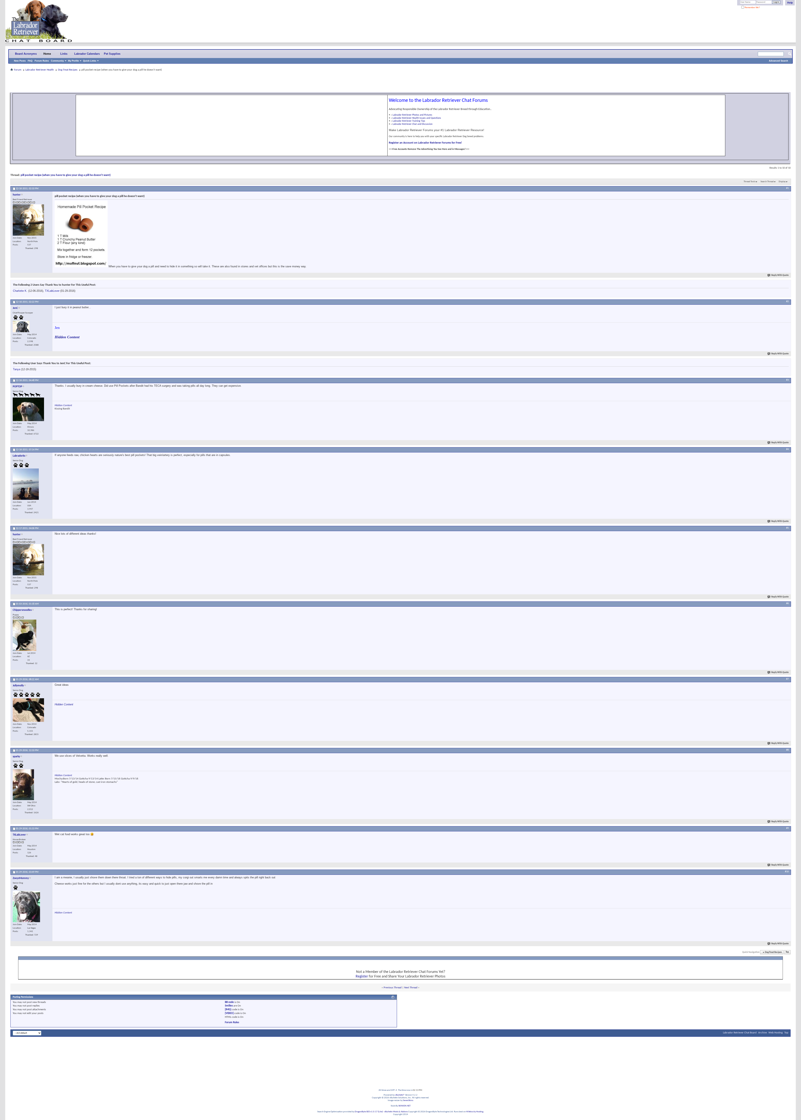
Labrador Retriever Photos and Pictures (412, 115)
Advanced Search (778, 60)
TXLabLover (52, 290)
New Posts (20, 60)
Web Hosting (775, 1032)
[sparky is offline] (23, 784)
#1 (787, 188)
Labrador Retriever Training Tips (409, 121)
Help (790, 2)
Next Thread (410, 987)
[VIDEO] (229, 1013)
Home (47, 53)
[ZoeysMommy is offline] (26, 906)
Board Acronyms (26, 53)
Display (782, 182)
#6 (787, 603)
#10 (787, 871)
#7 (787, 679)
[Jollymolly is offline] (28, 710)
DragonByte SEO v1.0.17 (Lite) (369, 1112)
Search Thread (767, 182)
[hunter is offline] (28, 220)
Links (63, 53)
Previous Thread (393, 987)
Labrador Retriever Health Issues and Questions (417, 118)
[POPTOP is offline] (28, 409)
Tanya (16, 369)
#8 (787, 750)
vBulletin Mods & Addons (396, 1112)
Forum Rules (42, 60)
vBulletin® (400, 1095)
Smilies (229, 1005)
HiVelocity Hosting (474, 1112)
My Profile (73, 60)
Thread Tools (749, 182)
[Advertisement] (400, 81)
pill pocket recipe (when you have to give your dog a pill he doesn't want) (66, 175)
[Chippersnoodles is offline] (24, 635)
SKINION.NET (404, 1106)
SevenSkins (408, 1100)
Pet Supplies (112, 53)
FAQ (30, 60)
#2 (787, 301)
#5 (787, 528)
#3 (787, 380)
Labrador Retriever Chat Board (740, 1032)
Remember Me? (752, 7)
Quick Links (89, 60)
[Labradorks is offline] (26, 484)
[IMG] (228, 1009)
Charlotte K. (20, 290)
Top (787, 952)
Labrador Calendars (87, 53)
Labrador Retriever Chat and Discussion (412, 124)
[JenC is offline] (21, 326)
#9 (787, 828)
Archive (762, 1032)
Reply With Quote (780, 275)
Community (57, 60)
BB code (229, 1002)
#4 (787, 449)
